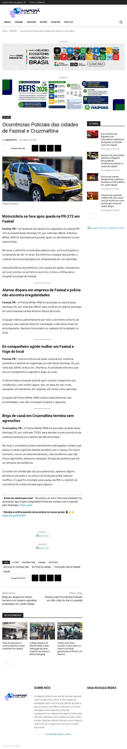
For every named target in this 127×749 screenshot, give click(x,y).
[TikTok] (114, 2)
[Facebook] (104, 2)
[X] (118, 2)
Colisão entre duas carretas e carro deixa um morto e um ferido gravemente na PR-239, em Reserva (69, 648)
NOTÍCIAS (53, 562)
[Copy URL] (58, 148)
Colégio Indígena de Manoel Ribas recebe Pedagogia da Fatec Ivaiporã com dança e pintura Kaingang (39, 648)
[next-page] (10, 662)
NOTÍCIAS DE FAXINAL (41, 567)
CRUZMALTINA (28, 562)
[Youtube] (123, 2)
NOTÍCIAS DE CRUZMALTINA (16, 567)
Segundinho (11, 139)
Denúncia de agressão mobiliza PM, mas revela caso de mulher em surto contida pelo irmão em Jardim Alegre (112, 200)
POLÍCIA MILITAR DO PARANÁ (67, 567)
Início (4, 31)
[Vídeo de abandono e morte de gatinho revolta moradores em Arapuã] (14, 631)
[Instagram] (109, 2)
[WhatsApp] (50, 148)
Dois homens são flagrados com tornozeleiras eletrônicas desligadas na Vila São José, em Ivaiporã (112, 139)
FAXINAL (42, 562)
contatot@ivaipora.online (58, 734)
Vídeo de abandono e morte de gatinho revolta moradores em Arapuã (13, 646)
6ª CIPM (15, 562)
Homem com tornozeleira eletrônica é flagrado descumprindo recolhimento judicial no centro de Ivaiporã (112, 161)
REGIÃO (13, 31)
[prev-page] (4, 662)
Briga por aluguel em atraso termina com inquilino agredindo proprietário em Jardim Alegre (19, 600)
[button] (121, 22)
